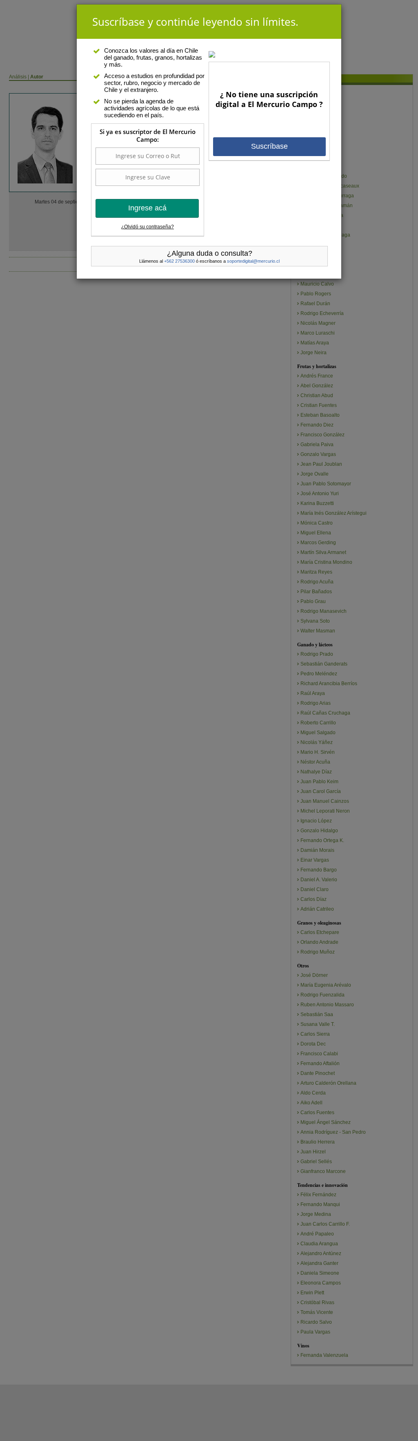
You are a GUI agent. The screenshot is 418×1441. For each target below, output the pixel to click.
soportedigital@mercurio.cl (253, 261)
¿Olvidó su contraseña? (147, 227)
